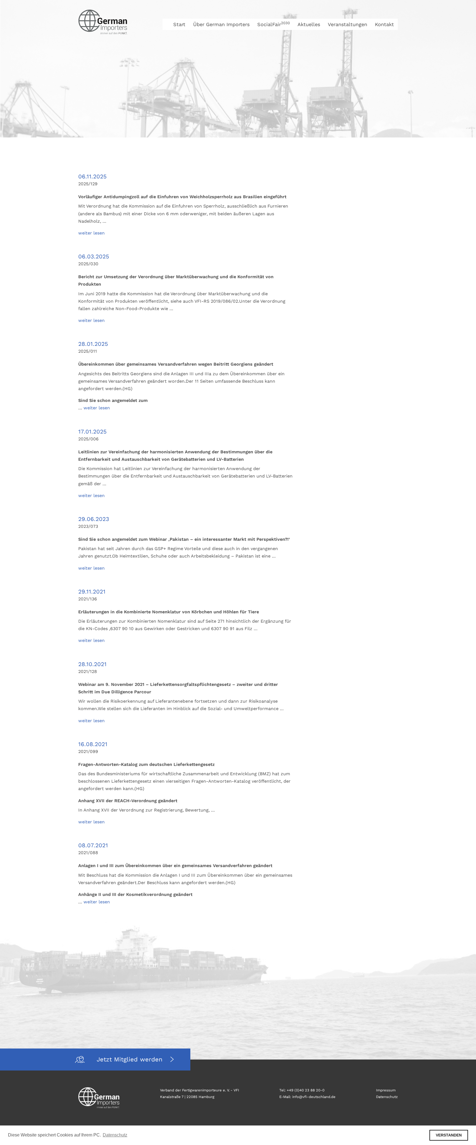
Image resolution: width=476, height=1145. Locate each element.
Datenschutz (387, 1097)
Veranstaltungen (347, 24)
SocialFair (273, 24)
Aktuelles (309, 24)
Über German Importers (221, 24)
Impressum (386, 1090)
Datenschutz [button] (115, 1135)
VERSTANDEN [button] (449, 1135)
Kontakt (384, 24)
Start (179, 24)
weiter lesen (91, 233)
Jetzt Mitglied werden (131, 1059)
